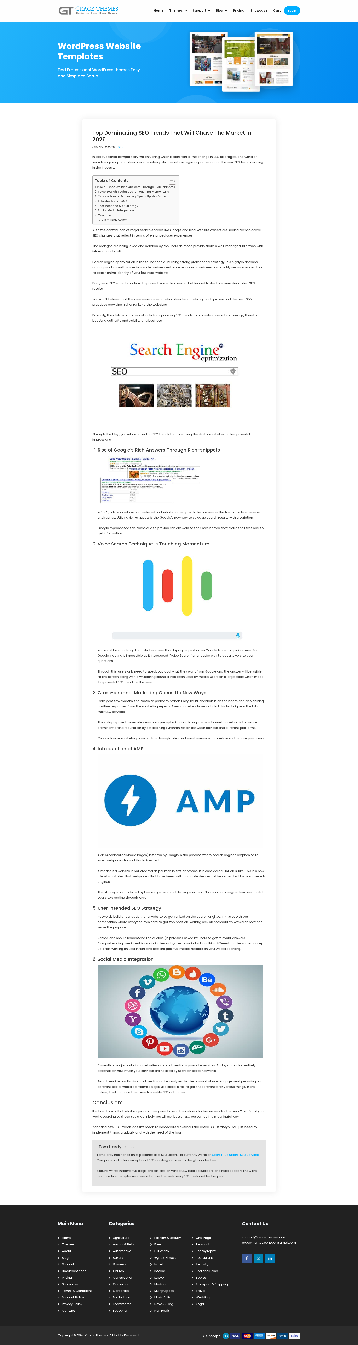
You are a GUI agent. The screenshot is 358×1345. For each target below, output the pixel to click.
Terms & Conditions (77, 1291)
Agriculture (121, 1238)
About (66, 1251)
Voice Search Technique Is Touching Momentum (133, 192)
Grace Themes (96, 1335)
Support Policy (73, 1297)
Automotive (122, 1251)
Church (118, 1271)
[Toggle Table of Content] (170, 181)
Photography (206, 1251)
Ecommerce (122, 1304)
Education (120, 1310)
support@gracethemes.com (264, 1237)
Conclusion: (106, 215)
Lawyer (159, 1277)
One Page (203, 1238)
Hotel (158, 1264)
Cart (277, 10)
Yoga (200, 1304)
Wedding (203, 1297)
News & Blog (163, 1304)
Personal (202, 1244)
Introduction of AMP (112, 201)
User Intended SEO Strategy (118, 206)
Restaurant (204, 1257)
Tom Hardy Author (114, 219)
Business (119, 1264)
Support (199, 10)
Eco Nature (121, 1297)
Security (202, 1264)
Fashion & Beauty (167, 1238)
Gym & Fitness (165, 1257)
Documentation (74, 1271)
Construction (123, 1277)
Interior (159, 1271)
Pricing (238, 10)
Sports (201, 1277)
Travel (200, 1291)
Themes (176, 10)
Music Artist (163, 1297)
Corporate (121, 1291)
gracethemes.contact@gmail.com (269, 1242)
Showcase (258, 10)
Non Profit (161, 1310)
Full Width (161, 1251)
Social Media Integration (116, 211)
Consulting (121, 1284)
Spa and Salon (207, 1271)
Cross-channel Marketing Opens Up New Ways (132, 196)
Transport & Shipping (212, 1284)
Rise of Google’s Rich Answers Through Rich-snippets (136, 187)
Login (292, 10)
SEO (121, 147)
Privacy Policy (72, 1304)
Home (158, 10)
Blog (219, 10)
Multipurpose (164, 1291)
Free (157, 1244)
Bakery (118, 1257)
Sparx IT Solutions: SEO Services (236, 1155)
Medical (160, 1284)
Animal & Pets (123, 1244)
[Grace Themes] (88, 12)
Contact (68, 1310)
